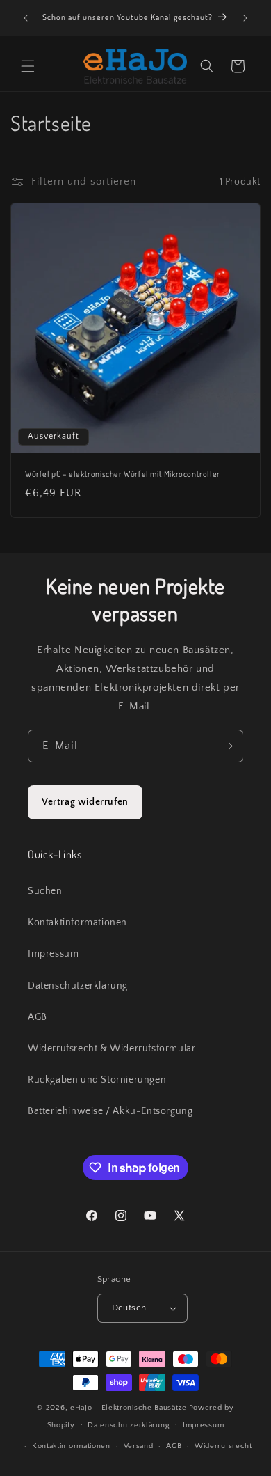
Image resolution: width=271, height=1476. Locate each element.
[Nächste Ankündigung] (245, 18)
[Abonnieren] (227, 746)
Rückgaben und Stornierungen (97, 1079)
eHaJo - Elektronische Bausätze (128, 1408)
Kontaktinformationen (77, 922)
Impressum (53, 953)
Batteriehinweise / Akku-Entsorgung (110, 1111)
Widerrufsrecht (223, 1446)
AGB (37, 1017)
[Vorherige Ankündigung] (25, 18)
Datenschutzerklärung (78, 985)
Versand (139, 1446)
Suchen (45, 891)
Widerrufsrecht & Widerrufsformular (111, 1048)
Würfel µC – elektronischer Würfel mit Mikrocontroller (122, 474)
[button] (28, 66)
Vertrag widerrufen (85, 802)
